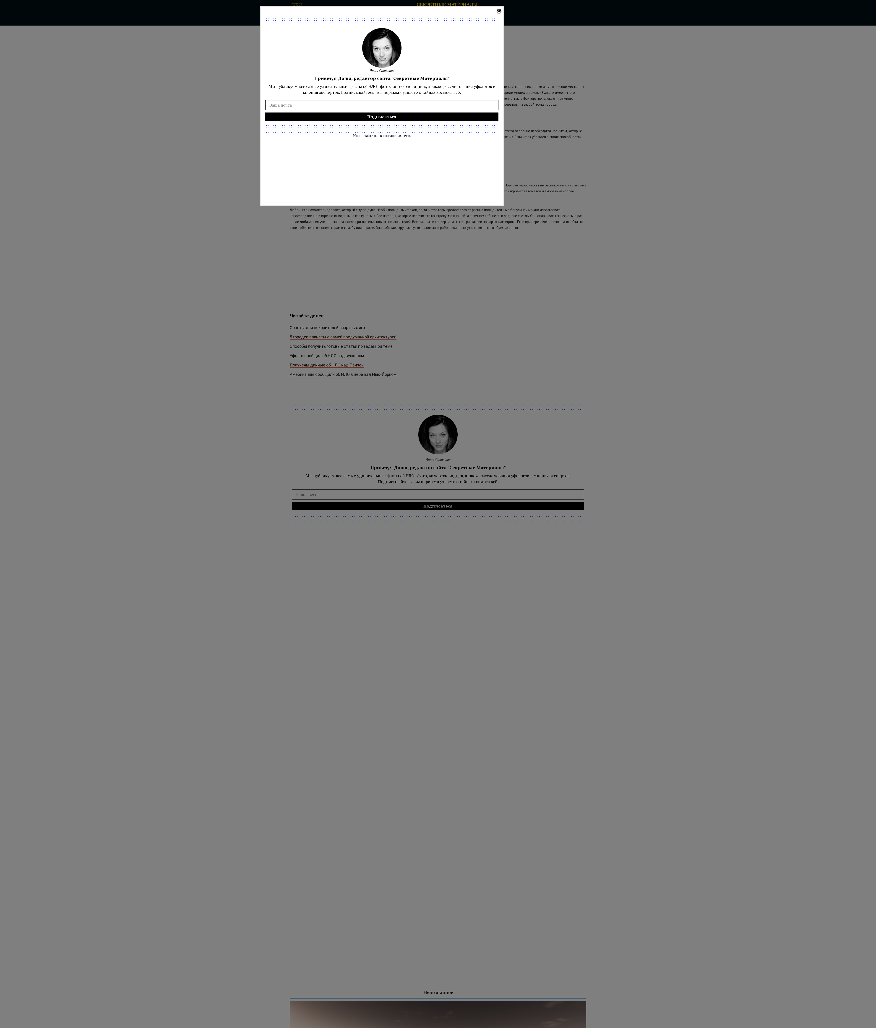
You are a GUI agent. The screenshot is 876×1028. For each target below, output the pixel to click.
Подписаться (382, 116)
